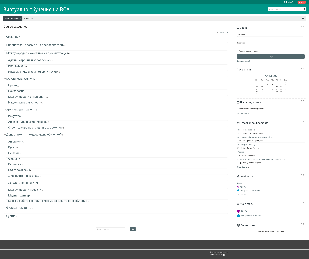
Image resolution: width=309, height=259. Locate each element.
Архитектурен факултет (22, 109)
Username (241, 34)
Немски (13, 153)
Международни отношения (26, 96)
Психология (16, 91)
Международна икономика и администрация (37, 53)
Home (239, 183)
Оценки (240, 152)
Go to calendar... (243, 113)
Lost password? (243, 61)
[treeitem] (271, 183)
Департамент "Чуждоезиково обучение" (33, 134)
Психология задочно (246, 130)
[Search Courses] (304, 9)
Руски (12, 147)
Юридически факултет (21, 78)
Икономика (16, 66)
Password (241, 43)
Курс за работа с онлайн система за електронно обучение (47, 201)
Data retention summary (219, 252)
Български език (19, 170)
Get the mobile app (217, 254)
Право (12, 85)
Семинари (13, 36)
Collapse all (223, 32)
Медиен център (19, 195)
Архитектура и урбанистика (27, 121)
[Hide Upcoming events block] (301, 101)
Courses (243, 194)
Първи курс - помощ (246, 144)
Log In (301, 2)
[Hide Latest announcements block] (301, 121)
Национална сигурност (24, 102)
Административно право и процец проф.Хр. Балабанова (261, 159)
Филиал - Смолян (18, 207)
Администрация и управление (29, 60)
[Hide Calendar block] (301, 68)
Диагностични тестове (23, 175)
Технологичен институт (22, 182)
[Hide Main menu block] (301, 202)
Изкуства (14, 116)
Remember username (249, 51)
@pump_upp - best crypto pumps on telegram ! (256, 137)
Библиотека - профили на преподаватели (34, 45)
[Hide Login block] (301, 26)
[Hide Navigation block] (301, 175)
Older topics (242, 167)
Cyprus (10, 216)
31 (257, 94)
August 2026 (271, 76)
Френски (14, 159)
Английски (15, 141)
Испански (14, 164)
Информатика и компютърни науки (32, 71)
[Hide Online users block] (301, 224)
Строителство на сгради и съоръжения (35, 127)
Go (132, 229)
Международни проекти (24, 189)
